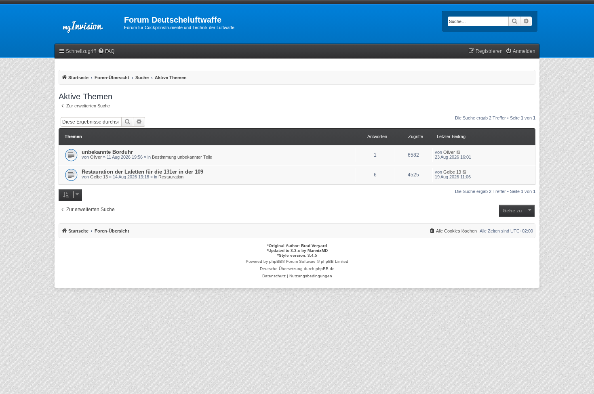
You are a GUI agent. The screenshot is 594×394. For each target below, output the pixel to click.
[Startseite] (89, 22)
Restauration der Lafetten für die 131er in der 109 (142, 172)
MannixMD (318, 250)
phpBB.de (325, 268)
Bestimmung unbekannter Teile (182, 157)
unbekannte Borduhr (107, 152)
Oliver (96, 157)
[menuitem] (106, 51)
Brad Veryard (314, 245)
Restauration (170, 176)
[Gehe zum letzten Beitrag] (458, 152)
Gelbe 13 (99, 176)
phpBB (275, 261)
